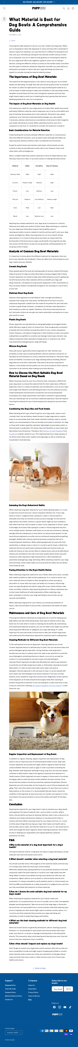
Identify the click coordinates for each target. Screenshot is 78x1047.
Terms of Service (34, 996)
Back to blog (40, 968)
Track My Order (10, 989)
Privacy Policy (33, 992)
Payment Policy (10, 992)
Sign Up (68, 989)
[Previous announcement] (4, 2)
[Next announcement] (74, 2)
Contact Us (9, 999)
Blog (29, 999)
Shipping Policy (10, 985)
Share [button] (13, 40)
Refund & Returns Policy (13, 996)
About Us (31, 985)
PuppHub (12, 1039)
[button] (4, 8)
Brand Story (32, 989)
